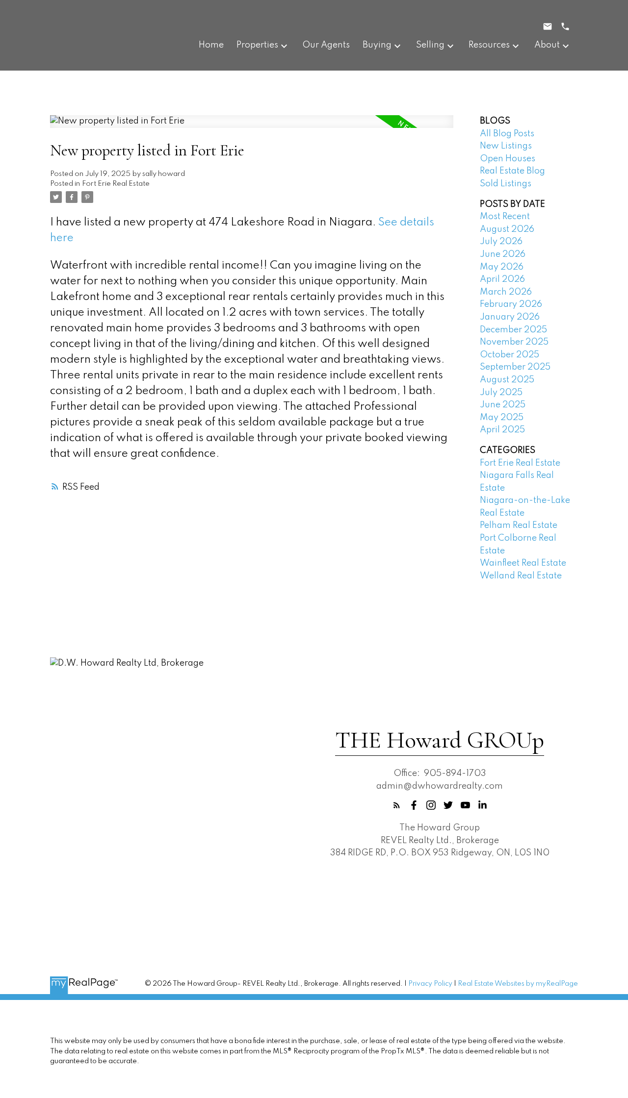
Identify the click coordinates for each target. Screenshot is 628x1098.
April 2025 (502, 429)
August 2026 (507, 229)
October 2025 (509, 354)
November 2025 (514, 342)
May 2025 (501, 417)
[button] (396, 805)
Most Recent (505, 216)
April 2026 (502, 279)
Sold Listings (505, 183)
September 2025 (515, 367)
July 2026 (501, 241)
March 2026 (506, 292)
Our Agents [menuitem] (326, 45)
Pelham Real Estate (518, 525)
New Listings (506, 146)
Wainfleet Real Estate (523, 563)
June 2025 (502, 404)
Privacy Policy (430, 983)
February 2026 (511, 304)
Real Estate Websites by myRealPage (518, 983)
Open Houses (507, 158)
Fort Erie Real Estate (116, 183)
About (547, 45)
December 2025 (513, 329)
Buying (377, 45)
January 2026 (510, 317)
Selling (430, 45)
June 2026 (502, 254)
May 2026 (501, 267)
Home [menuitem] (211, 45)
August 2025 (507, 379)
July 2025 (501, 392)
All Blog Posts (507, 133)
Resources (489, 45)
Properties (257, 45)
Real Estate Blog (512, 171)
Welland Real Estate (521, 576)
